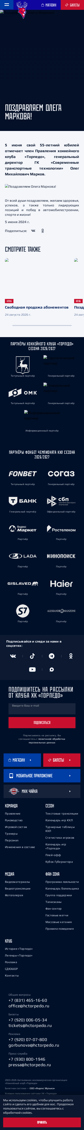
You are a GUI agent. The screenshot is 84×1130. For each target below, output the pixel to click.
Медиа (9, 874)
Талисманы (53, 902)
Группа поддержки (58, 895)
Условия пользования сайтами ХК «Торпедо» (31, 1093)
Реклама (11, 962)
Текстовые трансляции (61, 813)
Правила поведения (59, 928)
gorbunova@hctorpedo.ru (34, 1045)
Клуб (8, 941)
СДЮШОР (11, 968)
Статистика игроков (59, 837)
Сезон (49, 806)
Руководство (13, 820)
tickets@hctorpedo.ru (30, 1025)
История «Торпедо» (19, 948)
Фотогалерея (14, 895)
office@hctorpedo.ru (29, 1005)
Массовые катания (58, 922)
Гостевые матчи (56, 915)
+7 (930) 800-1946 (27, 1059)
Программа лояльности (62, 881)
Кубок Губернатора (59, 861)
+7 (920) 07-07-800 (28, 1039)
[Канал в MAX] (51, 669)
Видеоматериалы (17, 881)
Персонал (11, 840)
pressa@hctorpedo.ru (30, 1064)
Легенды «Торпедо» (18, 955)
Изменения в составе (20, 847)
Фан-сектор (53, 908)
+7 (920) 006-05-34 (28, 1019)
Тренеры (11, 833)
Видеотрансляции (18, 888)
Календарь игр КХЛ (59, 820)
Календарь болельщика (62, 888)
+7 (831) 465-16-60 (28, 1000)
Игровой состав (16, 827)
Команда (11, 806)
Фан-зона (52, 874)
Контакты (12, 975)
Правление (13, 813)
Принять (42, 1122)
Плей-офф (53, 855)
